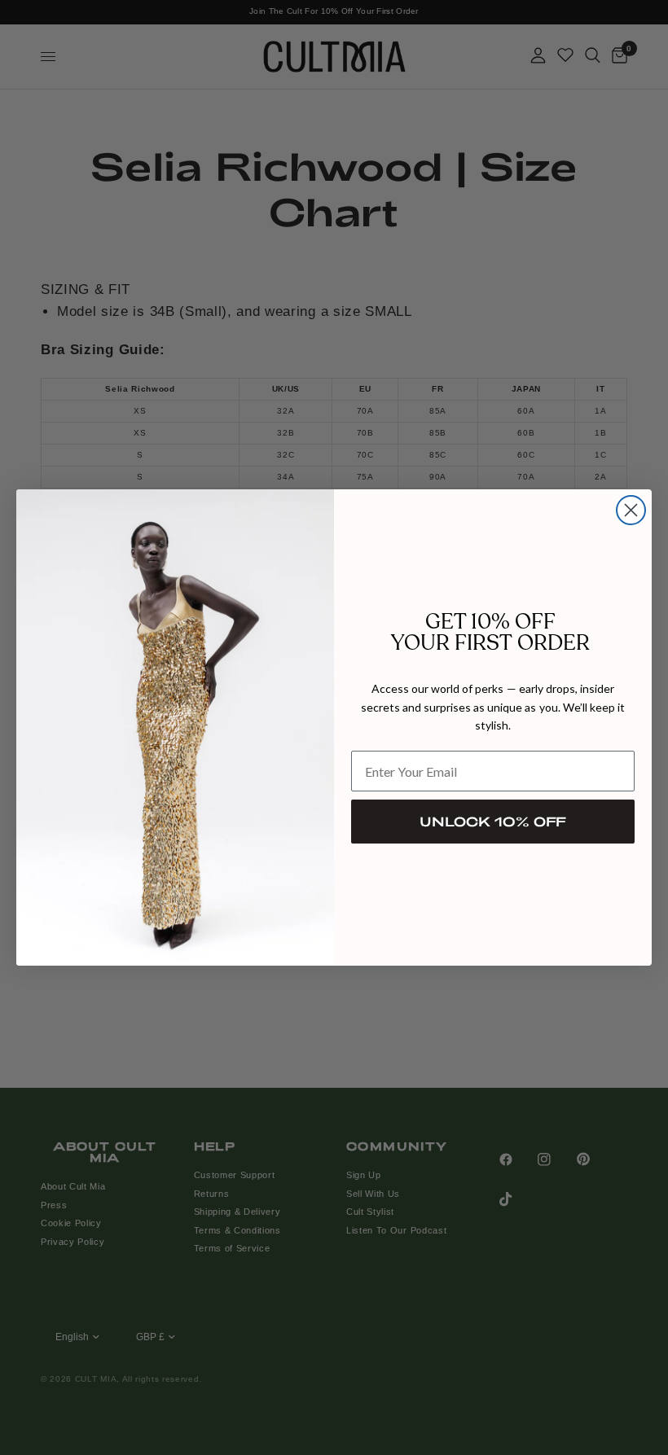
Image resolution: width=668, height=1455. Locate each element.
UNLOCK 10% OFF (493, 821)
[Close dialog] (631, 510)
